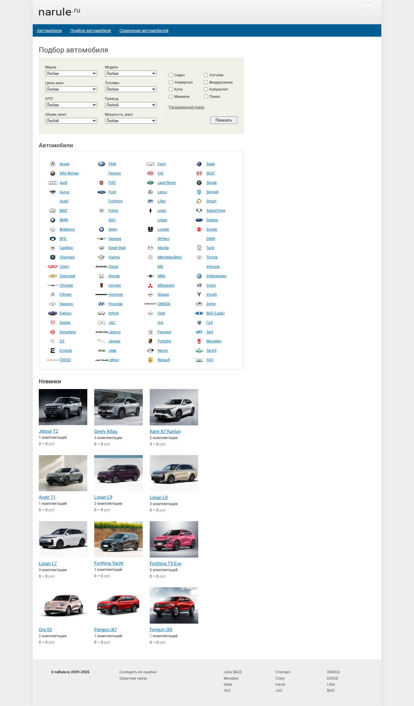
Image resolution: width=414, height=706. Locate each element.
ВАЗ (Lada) (215, 313)
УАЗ (209, 360)
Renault (164, 360)
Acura (64, 164)
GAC (112, 220)
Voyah (211, 294)
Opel (161, 313)
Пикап (214, 97)
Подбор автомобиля (90, 30)
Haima (114, 257)
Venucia (213, 267)
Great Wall (117, 248)
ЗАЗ (209, 332)
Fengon (115, 173)
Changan (67, 257)
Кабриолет (218, 89)
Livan (162, 210)
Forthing (115, 201)
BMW (64, 220)
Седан (179, 75)
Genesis (115, 239)
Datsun (66, 313)
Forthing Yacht (108, 563)
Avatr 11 (47, 497)
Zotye (210, 304)
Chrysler (66, 285)
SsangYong (215, 210)
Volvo (211, 285)
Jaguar (114, 341)
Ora (160, 323)
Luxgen (163, 229)
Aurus (64, 192)
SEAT (210, 173)
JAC (112, 323)
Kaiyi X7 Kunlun (165, 431)
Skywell (212, 192)
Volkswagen (216, 276)
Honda (114, 276)
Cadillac (66, 248)
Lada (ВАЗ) (233, 672)
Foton (113, 210)
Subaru (212, 220)
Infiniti (114, 313)
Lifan (162, 201)
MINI (161, 276)
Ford (112, 192)
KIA (160, 173)
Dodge (65, 323)
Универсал (183, 82)
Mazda (163, 248)
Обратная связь (133, 678)
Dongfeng (68, 332)
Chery (64, 267)
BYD (63, 239)
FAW (112, 164)
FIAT (112, 183)
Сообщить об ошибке (137, 672)
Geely (113, 229)
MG (160, 267)
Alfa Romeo (69, 173)
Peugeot (164, 332)
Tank (210, 248)
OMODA (164, 304)
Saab (210, 164)
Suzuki (211, 229)
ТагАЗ (211, 350)
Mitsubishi (166, 285)
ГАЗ (209, 323)
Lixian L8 (159, 497)
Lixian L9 (103, 497)
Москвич (214, 341)
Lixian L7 (48, 563)
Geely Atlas (105, 431)
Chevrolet (67, 276)
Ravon (163, 350)
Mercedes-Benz (170, 257)
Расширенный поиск (186, 107)
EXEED (65, 360)
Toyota (212, 257)
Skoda (211, 183)
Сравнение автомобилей (144, 30)
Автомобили (49, 30)
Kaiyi (162, 164)
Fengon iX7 (105, 629)
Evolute (66, 350)
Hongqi (115, 285)
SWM (210, 239)
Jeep (112, 350)
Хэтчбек (216, 75)
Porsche (164, 341)
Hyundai (115, 304)
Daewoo (66, 304)
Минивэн (182, 97)
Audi (63, 183)
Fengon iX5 (161, 629)
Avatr (64, 201)
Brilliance (67, 229)
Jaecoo (115, 332)
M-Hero (163, 239)
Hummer (116, 294)
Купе (178, 89)
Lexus (162, 192)
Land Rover (167, 183)
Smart (211, 201)
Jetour (114, 360)
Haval (113, 267)
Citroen (66, 294)
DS (62, 341)
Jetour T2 (48, 431)
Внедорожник (221, 82)
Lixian (162, 220)
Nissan (163, 294)
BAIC (64, 210)
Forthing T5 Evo (166, 563)
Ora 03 (45, 629)
